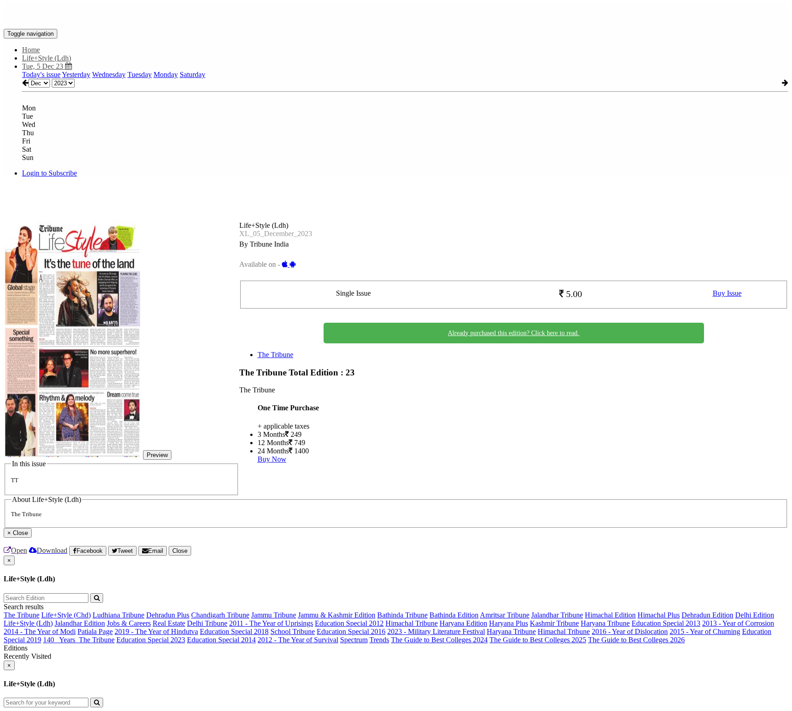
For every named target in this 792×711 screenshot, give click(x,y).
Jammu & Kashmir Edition (336, 615)
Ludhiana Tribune (118, 615)
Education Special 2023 (150, 640)
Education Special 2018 (234, 631)
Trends (379, 640)
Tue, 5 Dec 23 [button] (43, 66)
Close (179, 550)
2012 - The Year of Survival (298, 640)
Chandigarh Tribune (220, 615)
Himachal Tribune (411, 623)
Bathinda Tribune (402, 615)
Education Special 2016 (351, 631)
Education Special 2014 (221, 640)
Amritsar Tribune (504, 615)
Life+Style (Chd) (66, 615)
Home (31, 50)
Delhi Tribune (207, 623)
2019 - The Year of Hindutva (156, 631)
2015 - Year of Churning (705, 631)
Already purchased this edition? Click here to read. (513, 333)
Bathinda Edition (453, 615)
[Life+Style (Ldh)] (396, 15)
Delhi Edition (754, 615)
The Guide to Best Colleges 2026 (636, 640)
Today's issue (41, 74)
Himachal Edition (610, 615)
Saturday (192, 74)
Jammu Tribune (273, 615)
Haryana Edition (463, 623)
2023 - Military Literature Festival (436, 631)
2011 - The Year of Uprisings (271, 623)
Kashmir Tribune (554, 623)
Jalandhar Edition (80, 623)
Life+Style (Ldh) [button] (46, 58)
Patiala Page (95, 631)
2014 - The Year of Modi (40, 631)
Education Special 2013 (666, 623)
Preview (157, 455)
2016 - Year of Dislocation (630, 631)
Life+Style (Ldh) (28, 623)
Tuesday (139, 74)
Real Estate (169, 623)
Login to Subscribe (49, 173)
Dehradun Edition (707, 615)
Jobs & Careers (129, 623)
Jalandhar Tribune (557, 615)
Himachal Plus (659, 615)
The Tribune (275, 354)
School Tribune (292, 631)
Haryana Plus (508, 623)
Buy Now (272, 459)
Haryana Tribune (605, 623)
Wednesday (109, 74)
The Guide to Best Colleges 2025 (538, 640)
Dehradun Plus (167, 615)
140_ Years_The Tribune (79, 640)
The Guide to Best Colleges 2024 (439, 640)
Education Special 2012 (349, 623)
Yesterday (76, 74)
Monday (166, 74)
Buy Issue (727, 293)
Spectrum (354, 640)
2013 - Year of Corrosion (738, 623)
